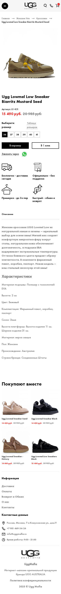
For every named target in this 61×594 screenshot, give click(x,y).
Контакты (8, 507)
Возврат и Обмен (13, 496)
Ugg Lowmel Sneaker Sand (14, 418)
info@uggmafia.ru (17, 533)
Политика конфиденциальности (30, 580)
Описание (7, 214)
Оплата (7, 491)
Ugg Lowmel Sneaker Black (44, 418)
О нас (5, 502)
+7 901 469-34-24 (16, 528)
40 (30, 134)
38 (17, 134)
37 (11, 134)
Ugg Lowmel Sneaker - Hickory (12, 457)
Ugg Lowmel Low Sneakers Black (44, 457)
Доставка (8, 486)
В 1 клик (45, 145)
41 (37, 134)
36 (4, 134)
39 (24, 134)
